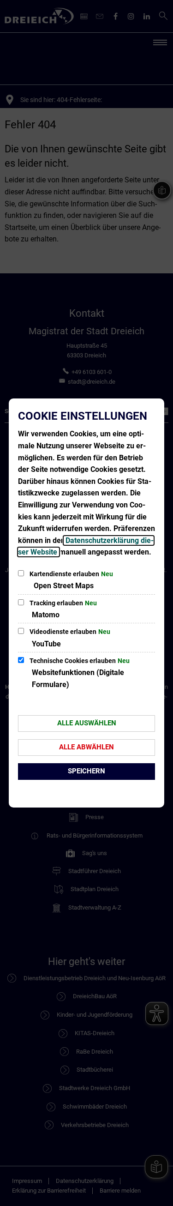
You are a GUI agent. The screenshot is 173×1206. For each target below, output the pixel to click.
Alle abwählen (86, 747)
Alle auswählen (86, 723)
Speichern (86, 771)
